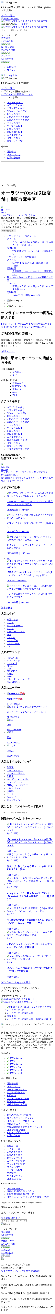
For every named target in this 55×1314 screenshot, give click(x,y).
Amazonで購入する (40, 324)
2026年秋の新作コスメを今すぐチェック (21, 478)
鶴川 (14, 395)
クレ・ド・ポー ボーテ (18, 679)
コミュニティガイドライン (20, 1118)
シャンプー (12, 797)
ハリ (9, 634)
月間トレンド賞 (15, 141)
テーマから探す (15, 126)
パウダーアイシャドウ (18, 779)
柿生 (14, 392)
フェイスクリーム (16, 773)
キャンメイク (13, 660)
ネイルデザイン (15, 135)
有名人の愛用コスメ (17, 440)
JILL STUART (13, 682)
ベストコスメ (13, 138)
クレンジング (13, 788)
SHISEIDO (12, 671)
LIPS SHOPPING (15, 102)
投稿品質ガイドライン (18, 1124)
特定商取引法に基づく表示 (20, 1191)
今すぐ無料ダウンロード (13, 1270)
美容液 (10, 767)
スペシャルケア (15, 770)
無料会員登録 (32, 1270)
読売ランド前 (19, 386)
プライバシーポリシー (18, 1098)
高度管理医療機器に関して (20, 1194)
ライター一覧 (13, 1149)
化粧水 (10, 776)
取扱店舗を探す (15, 132)
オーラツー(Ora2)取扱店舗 (20, 1013)
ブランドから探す (16, 108)
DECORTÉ (12, 663)
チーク (10, 794)
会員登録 (5, 1218)
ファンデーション (16, 782)
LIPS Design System (16, 1130)
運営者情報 (12, 1083)
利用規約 (11, 1095)
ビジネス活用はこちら (18, 1132)
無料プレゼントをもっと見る (15, 982)
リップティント (15, 800)
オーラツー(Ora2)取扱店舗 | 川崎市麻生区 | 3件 (30, 1019)
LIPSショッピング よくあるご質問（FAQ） (28, 1197)
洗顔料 (10, 791)
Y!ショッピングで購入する (32, 327)
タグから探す (13, 123)
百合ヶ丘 (16, 389)
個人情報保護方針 (16, 1092)
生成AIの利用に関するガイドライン (25, 1127)
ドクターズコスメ (16, 631)
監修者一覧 (12, 1146)
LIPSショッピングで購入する (16, 324)
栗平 (14, 375)
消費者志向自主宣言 (17, 1104)
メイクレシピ (13, 643)
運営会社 (11, 151)
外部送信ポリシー (16, 1101)
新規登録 (11, 67)
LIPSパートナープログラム (20, 1121)
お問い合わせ (13, 157)
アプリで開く (8, 15)
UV (8, 646)
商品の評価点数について (19, 1115)
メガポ (10, 622)
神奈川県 (11, 1016)
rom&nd (10, 676)
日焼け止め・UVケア (17, 785)
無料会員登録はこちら (21, 94)
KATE (10, 674)
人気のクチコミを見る (18, 117)
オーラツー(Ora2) (15, 1010)
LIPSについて (13, 154)
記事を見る (6, 607)
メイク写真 (12, 640)
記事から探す (13, 129)
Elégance (11, 666)
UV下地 (11, 637)
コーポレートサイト (17, 1089)
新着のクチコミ (15, 1155)
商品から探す (13, 114)
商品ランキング (15, 1158)
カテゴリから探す (16, 105)
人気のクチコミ (15, 1152)
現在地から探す (8, 231)
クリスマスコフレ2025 (18, 449)
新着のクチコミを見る (18, 120)
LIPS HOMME (14, 1179)
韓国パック (12, 619)
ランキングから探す (17, 111)
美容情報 (11, 1173)
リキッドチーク (15, 625)
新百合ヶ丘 (18, 372)
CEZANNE (12, 658)
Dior (9, 668)
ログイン (11, 70)
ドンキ (10, 628)
